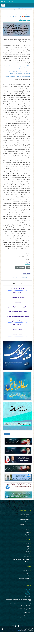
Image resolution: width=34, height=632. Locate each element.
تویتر (26, 16)
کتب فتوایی (26, 530)
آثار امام (27, 551)
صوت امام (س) (25, 562)
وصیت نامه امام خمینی (23, 522)
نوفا (19, 630)
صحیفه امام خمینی (24, 519)
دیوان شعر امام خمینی (24, 524)
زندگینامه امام (26, 543)
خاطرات (27, 532)
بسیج (28, 267)
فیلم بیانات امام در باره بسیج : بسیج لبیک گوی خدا (17, 76)
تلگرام (29, 16)
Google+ (24, 16)
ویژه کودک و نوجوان (24, 576)
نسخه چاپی (17, 16)
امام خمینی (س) (20, 267)
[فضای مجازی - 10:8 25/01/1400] (17, 356)
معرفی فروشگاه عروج (24, 578)
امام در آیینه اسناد (25, 535)
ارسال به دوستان (8, 16)
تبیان (28, 527)
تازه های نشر (26, 570)
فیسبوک (28, 16)
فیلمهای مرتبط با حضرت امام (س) (21, 559)
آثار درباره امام (26, 554)
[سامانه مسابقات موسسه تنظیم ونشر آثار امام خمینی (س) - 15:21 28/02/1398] (17, 417)
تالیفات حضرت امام (24, 514)
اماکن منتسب (26, 549)
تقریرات (27, 517)
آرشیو (7, 434)
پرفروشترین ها (26, 573)
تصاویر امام (26, 556)
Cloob (22, 16)
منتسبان (27, 546)
